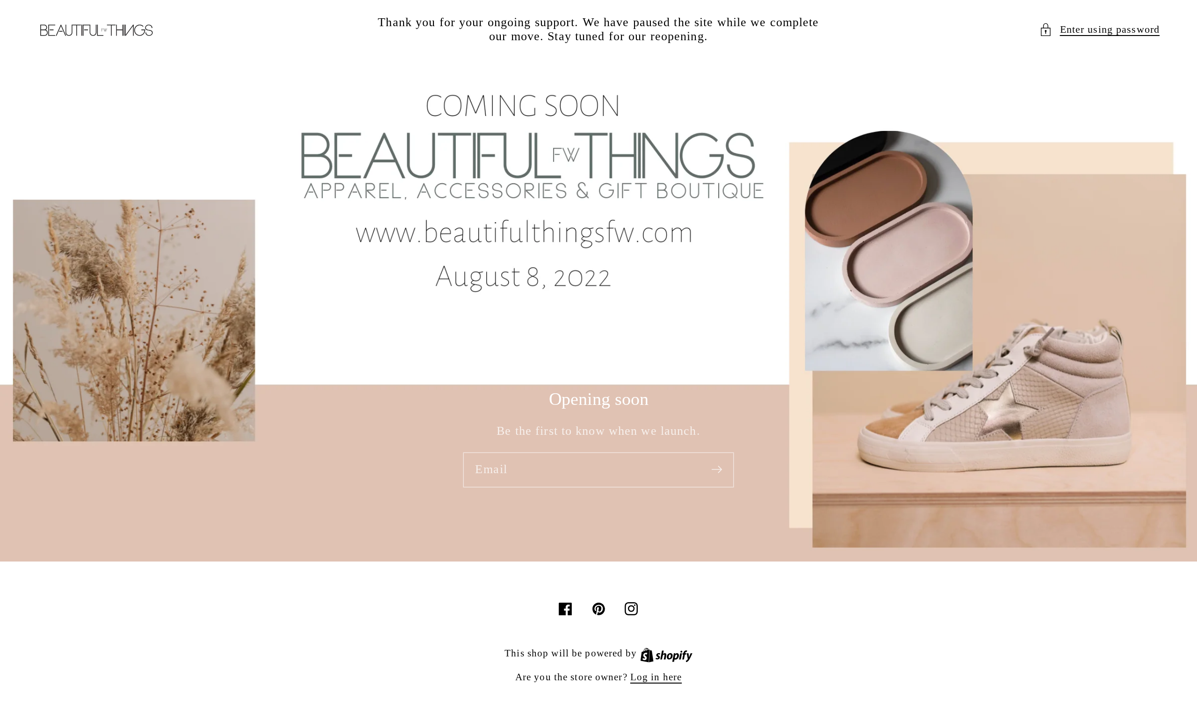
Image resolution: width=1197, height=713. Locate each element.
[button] (1099, 29)
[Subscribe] (716, 469)
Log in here (656, 676)
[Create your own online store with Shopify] (666, 653)
